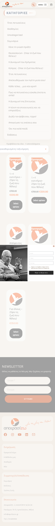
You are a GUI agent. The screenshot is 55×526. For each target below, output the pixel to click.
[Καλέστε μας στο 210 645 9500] (33, 4)
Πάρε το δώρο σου (41, 273)
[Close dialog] (53, 246)
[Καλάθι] (51, 4)
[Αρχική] (13, 5)
